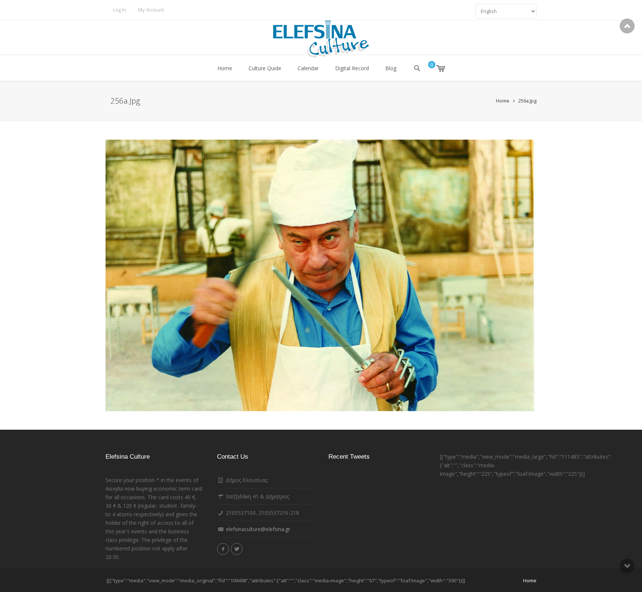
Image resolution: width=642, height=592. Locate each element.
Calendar (308, 68)
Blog (390, 68)
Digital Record (352, 68)
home (529, 580)
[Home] (321, 39)
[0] (435, 68)
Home (224, 68)
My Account (151, 9)
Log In (119, 9)
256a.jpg (527, 100)
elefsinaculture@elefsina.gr (258, 529)
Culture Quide (265, 68)
